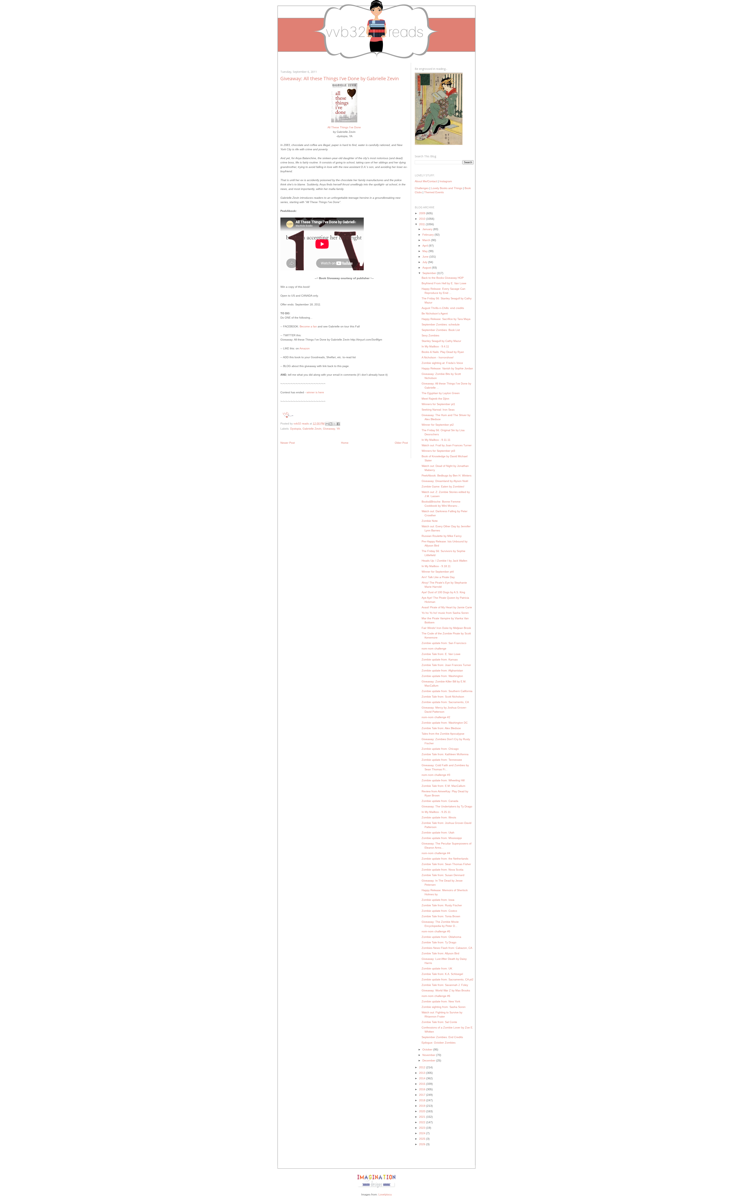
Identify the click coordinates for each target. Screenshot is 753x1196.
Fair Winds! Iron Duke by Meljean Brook (446, 627)
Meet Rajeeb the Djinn (435, 398)
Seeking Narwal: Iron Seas (438, 409)
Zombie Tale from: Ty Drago (439, 942)
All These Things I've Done (344, 127)
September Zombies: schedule (441, 324)
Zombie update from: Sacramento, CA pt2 (447, 979)
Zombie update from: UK (437, 968)
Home (344, 442)
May (425, 251)
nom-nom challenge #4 (436, 853)
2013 (422, 1072)
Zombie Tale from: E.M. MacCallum (443, 785)
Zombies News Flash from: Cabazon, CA (447, 947)
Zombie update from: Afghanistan (442, 670)
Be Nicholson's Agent (435, 313)
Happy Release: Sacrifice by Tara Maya (446, 319)
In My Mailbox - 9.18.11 (436, 566)
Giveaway (329, 428)
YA (338, 428)
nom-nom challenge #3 (436, 774)
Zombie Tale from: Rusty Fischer (442, 905)
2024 (422, 1133)
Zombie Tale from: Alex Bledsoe (441, 728)
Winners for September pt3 (438, 450)
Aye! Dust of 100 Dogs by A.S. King (443, 592)
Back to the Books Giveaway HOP (443, 277)
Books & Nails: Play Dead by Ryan (443, 351)
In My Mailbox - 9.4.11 (435, 346)
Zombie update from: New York (441, 1001)
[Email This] (327, 424)
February (428, 234)
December (429, 1060)
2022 (422, 1122)
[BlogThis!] (331, 424)
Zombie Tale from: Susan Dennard (443, 875)
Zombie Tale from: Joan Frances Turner (446, 665)
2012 (422, 1067)
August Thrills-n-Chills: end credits (443, 308)
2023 (422, 1127)
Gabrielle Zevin (312, 428)
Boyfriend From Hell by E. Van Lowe (444, 283)
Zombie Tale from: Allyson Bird (440, 953)
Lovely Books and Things (446, 188)
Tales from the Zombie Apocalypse (443, 733)
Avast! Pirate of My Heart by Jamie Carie (447, 607)
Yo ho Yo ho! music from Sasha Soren (445, 612)
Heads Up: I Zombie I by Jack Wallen (444, 560)
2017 (422, 1094)
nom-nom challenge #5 (436, 931)
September (429, 273)
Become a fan (308, 326)
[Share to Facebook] (338, 424)
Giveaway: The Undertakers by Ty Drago (447, 806)
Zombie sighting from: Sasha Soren (444, 1006)
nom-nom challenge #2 (436, 717)
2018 (422, 1100)
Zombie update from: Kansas (440, 659)
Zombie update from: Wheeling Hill (443, 780)
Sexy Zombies (430, 335)
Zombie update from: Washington (442, 676)
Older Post (401, 442)
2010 (422, 218)
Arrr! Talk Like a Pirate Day (438, 577)
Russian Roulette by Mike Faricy (442, 535)
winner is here (315, 392)
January (427, 229)
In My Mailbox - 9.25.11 (436, 811)
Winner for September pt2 (438, 424)
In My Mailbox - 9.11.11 (436, 439)
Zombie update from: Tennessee (442, 759)
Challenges (422, 188)
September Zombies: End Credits (442, 1037)
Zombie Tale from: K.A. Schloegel (442, 974)
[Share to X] (334, 424)
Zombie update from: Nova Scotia (442, 869)
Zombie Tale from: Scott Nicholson (443, 696)
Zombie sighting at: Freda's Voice (442, 362)
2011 (422, 224)
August (427, 267)
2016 (422, 1089)
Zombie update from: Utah (438, 832)
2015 (422, 1083)
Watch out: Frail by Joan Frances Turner (447, 445)
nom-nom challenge (434, 648)
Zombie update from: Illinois (439, 817)
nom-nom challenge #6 (436, 995)
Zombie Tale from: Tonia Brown (441, 916)
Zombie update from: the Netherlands (445, 858)
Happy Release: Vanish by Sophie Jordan (447, 368)
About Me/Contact (426, 181)
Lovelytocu (385, 1194)
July (425, 262)
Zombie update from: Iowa (438, 899)
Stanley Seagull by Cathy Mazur (441, 340)
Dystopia (295, 428)
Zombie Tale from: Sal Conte (439, 1022)
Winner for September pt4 (438, 571)
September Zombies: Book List (441, 330)
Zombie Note (430, 520)
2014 (422, 1078)
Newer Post (287, 442)
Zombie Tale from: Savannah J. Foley (445, 984)
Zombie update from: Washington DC (445, 722)
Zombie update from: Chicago (440, 748)
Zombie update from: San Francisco (444, 643)
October (427, 1049)
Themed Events (434, 192)
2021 (422, 1116)
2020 (422, 1111)
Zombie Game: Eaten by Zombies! (443, 486)
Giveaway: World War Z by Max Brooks (446, 990)
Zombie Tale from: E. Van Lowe (441, 654)
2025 (422, 1138)
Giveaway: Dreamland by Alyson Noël (445, 481)
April (425, 245)
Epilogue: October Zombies (439, 1042)
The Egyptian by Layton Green (441, 393)
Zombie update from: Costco (439, 910)
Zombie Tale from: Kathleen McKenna (445, 754)
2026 (422, 1144)
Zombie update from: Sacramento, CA (445, 702)
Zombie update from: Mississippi (442, 838)
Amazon (304, 348)
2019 (422, 1105)
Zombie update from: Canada (440, 800)
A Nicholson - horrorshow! (438, 357)
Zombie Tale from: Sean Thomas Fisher (446, 864)
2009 (422, 213)
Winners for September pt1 (438, 404)
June (425, 256)
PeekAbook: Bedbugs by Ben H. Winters (446, 475)
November (429, 1055)
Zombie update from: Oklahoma (441, 936)
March (426, 240)
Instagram (445, 181)
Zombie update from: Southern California (447, 691)
